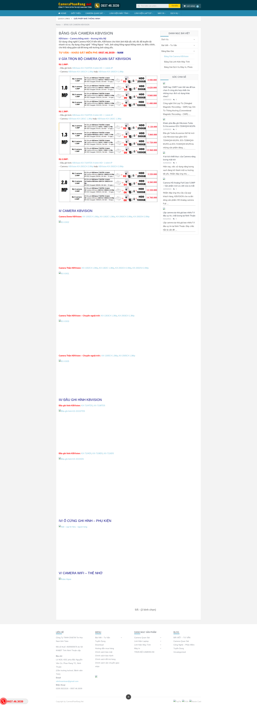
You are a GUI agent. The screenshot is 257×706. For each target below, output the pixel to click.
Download (99, 645)
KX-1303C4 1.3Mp (109, 315)
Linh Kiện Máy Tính (118, 13)
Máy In (161, 13)
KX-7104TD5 (87, 405)
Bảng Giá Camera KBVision (176, 56)
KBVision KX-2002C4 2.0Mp (111, 166)
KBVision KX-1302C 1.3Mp (109, 119)
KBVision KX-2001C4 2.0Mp (81, 166)
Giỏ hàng (192, 6)
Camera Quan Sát (94, 13)
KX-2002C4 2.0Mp (124, 216)
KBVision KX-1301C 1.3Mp (80, 119)
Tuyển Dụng (100, 641)
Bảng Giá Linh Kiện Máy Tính (177, 62)
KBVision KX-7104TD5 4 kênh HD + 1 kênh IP (92, 68)
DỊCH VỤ (174, 13)
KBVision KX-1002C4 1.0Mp (111, 71)
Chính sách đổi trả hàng (105, 659)
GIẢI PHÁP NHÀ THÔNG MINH (87, 19)
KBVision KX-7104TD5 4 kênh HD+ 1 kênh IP (92, 163)
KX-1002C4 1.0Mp (91, 216)
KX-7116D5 (109, 453)
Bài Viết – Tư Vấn (169, 45)
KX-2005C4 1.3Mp (127, 355)
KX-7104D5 (86, 453)
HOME (63, 13)
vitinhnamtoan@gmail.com (67, 681)
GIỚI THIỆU (76, 13)
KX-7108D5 (97, 453)
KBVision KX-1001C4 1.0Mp (81, 71)
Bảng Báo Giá (167, 51)
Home (58, 25)
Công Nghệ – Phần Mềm (183, 645)
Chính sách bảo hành (104, 656)
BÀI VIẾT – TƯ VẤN (181, 637)
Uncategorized (179, 652)
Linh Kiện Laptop (143, 13)
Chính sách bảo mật (103, 652)
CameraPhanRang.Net (75, 702)
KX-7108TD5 (99, 405)
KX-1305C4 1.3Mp (110, 355)
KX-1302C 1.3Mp (107, 216)
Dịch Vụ (164, 39)
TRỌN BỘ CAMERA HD (144, 652)
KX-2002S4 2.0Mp (141, 216)
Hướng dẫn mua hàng (104, 648)
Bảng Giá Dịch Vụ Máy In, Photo (178, 67)
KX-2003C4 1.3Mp (126, 315)
